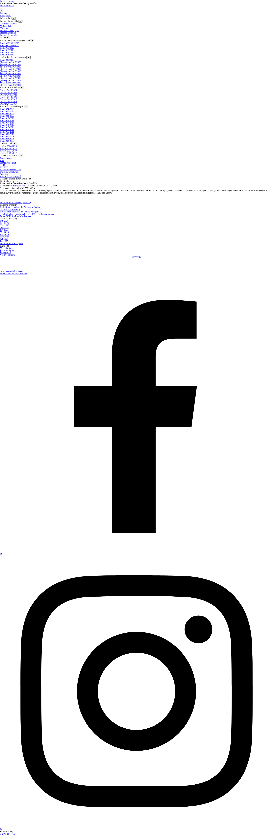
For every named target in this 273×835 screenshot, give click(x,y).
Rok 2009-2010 (7, 134)
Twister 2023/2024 (8, 90)
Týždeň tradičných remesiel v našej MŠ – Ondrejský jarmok (27, 214)
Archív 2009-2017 (8, 153)
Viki (2, 160)
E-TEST (4, 167)
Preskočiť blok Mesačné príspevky (15, 216)
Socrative (4, 174)
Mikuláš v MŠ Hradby (10, 209)
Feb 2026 (4, 221)
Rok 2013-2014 (7, 127)
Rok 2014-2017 (7, 125)
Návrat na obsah (7, 834)
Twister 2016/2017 (8, 104)
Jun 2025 (4, 230)
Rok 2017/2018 (7, 52)
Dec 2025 (4, 223)
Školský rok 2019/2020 (10, 62)
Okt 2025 (4, 227)
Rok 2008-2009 (7, 136)
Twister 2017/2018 (8, 101)
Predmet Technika (8, 33)
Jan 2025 (4, 241)
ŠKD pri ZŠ (5, 252)
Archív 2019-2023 (8, 148)
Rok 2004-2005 (7, 141)
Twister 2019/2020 (8, 97)
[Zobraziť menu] (1, 8)
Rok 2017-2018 (7, 122)
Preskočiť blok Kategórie (11, 243)
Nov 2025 (4, 225)
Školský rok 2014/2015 (10, 73)
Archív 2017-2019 (8, 150)
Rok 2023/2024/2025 (9, 43)
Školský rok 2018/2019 (10, 64)
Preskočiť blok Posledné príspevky (15, 202)
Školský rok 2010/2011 (10, 85)
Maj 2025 (4, 232)
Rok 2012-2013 (7, 129)
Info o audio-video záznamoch (13, 273)
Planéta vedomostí (8, 163)
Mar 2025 (4, 236)
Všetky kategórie (7, 255)
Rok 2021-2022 (7, 116)
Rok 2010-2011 (7, 132)
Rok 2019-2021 (7, 118)
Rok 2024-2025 (7, 109)
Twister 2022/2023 (8, 92)
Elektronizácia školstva (10, 169)
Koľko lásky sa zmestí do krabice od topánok (20, 211)
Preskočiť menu (7, 5)
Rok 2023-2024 (7, 111)
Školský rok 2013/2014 (10, 76)
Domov (3, 13)
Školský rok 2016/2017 (10, 69)
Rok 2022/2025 (7, 60)
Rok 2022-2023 (7, 113)
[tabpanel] (136, 272)
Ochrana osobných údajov (12, 271)
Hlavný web (5, 15)
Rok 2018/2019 (7, 50)
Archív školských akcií (10, 176)
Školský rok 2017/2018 (10, 67)
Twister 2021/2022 (8, 95)
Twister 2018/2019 (8, 99)
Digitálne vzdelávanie (9, 172)
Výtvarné (4, 28)
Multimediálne (6, 26)
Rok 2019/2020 (7, 48)
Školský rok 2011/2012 (10, 80)
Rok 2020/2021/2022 (9, 45)
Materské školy (7, 248)
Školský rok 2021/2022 (10, 82)
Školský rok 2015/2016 (10, 71)
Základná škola (7, 250)
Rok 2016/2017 (7, 54)
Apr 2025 (4, 234)
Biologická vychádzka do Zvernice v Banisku (20, 207)
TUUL (3, 165)
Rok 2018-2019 (7, 120)
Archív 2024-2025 (8, 146)
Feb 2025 (4, 239)
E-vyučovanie (6, 158)
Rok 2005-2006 (7, 138)
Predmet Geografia (8, 35)
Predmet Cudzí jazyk (9, 30)
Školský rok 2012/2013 (10, 78)
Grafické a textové (8, 23)
